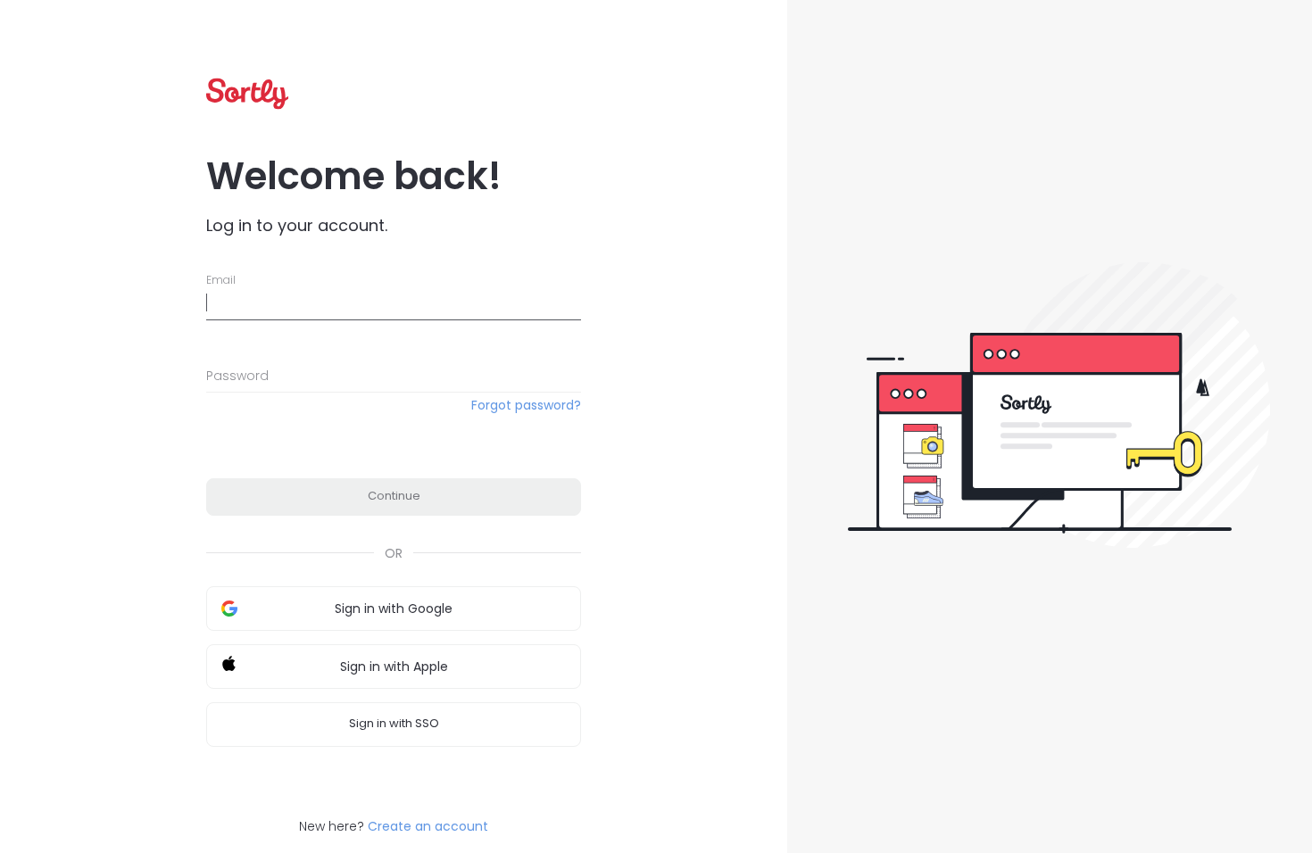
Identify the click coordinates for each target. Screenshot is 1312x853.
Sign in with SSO (394, 723)
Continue (394, 495)
